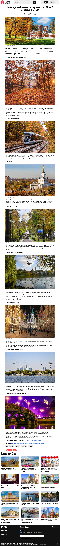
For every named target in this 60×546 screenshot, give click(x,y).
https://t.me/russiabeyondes (34, 440)
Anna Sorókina (27, 13)
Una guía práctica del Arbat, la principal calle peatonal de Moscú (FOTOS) (29, 487)
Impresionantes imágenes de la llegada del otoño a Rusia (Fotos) (27, 443)
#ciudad (30, 446)
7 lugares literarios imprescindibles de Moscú (48, 486)
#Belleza (24, 446)
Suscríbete (24, 527)
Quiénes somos (4, 530)
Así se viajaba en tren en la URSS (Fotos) (10, 486)
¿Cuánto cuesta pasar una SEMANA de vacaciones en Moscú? (28, 470)
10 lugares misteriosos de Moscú (50, 503)
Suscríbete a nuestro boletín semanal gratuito (32, 532)
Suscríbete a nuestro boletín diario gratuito (31, 534)
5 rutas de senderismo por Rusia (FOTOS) (30, 504)
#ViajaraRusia (9, 446)
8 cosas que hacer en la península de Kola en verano (9, 469)
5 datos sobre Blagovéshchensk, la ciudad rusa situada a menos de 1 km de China (10, 521)
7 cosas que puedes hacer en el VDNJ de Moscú (9, 504)
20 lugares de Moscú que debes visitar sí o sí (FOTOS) (49, 520)
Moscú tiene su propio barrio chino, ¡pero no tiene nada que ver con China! (49, 470)
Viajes (34, 14)
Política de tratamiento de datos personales (7, 532)
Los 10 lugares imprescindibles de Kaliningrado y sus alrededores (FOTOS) (29, 521)
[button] (32, 2)
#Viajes (17, 446)
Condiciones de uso (5, 534)
